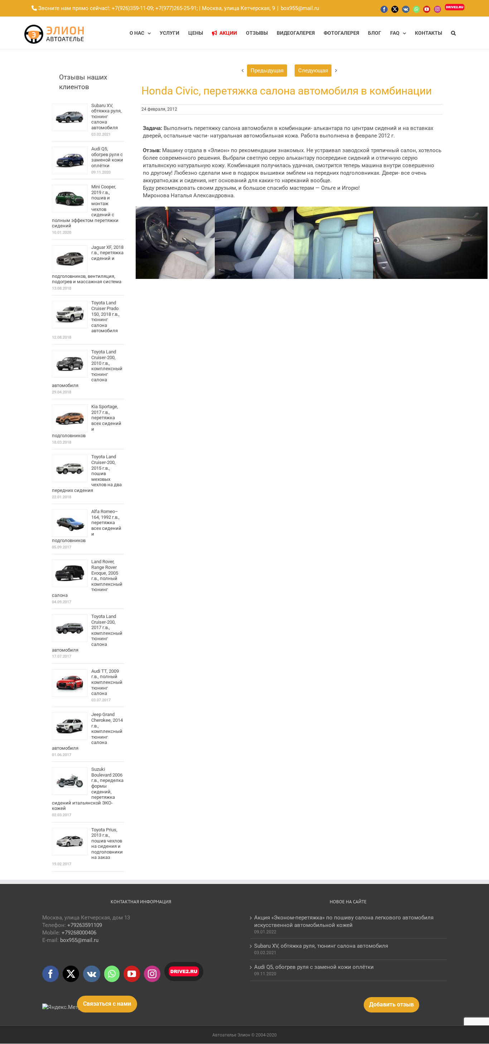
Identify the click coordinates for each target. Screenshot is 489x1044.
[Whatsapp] (112, 974)
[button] (453, 33)
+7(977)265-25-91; (176, 8)
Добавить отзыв (391, 1004)
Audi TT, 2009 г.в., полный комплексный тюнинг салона (106, 682)
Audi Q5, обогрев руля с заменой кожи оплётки (107, 157)
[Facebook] (50, 974)
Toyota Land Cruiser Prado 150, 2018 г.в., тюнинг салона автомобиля (105, 316)
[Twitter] (71, 974)
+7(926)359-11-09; (133, 8)
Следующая (313, 70)
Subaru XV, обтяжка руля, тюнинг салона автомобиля (106, 116)
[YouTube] (132, 974)
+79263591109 (84, 925)
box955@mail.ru (300, 8)
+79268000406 (79, 932)
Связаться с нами (107, 1003)
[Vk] (91, 974)
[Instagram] (152, 974)
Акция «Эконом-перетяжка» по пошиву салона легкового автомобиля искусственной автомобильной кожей (344, 921)
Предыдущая (267, 70)
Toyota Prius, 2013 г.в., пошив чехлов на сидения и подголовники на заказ (107, 843)
